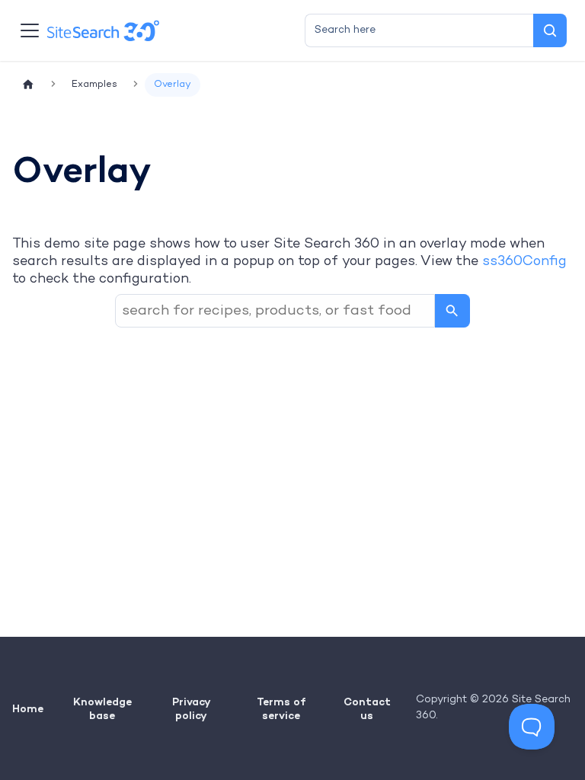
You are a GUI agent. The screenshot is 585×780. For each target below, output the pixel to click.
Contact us (367, 708)
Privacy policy (191, 708)
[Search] (550, 30)
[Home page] (28, 85)
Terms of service (281, 708)
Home (27, 708)
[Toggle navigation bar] (29, 30)
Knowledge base (102, 708)
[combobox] (419, 30)
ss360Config (524, 261)
